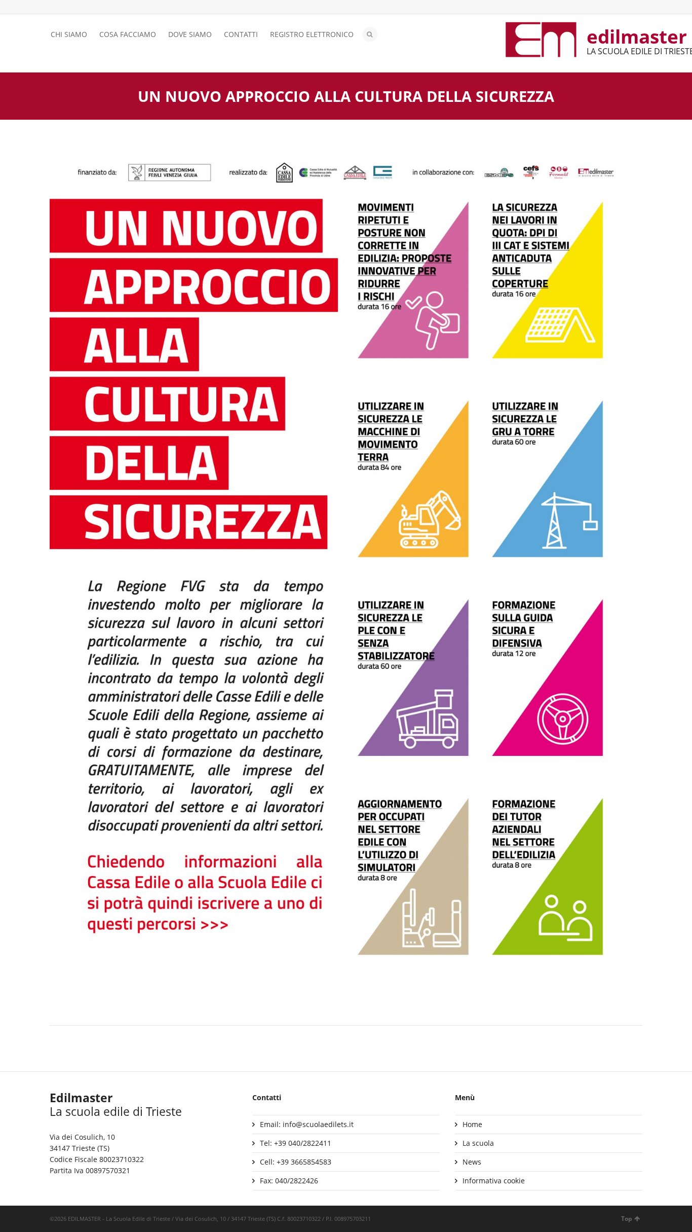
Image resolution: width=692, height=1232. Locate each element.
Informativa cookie (494, 1180)
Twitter (56, 8)
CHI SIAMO (69, 34)
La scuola (478, 1143)
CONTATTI (241, 34)
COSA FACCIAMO (127, 34)
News (472, 1162)
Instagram (85, 8)
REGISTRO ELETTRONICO (312, 34)
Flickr (100, 8)
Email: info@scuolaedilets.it (307, 1124)
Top (626, 1218)
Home (472, 1124)
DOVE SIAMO (190, 34)
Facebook (70, 8)
